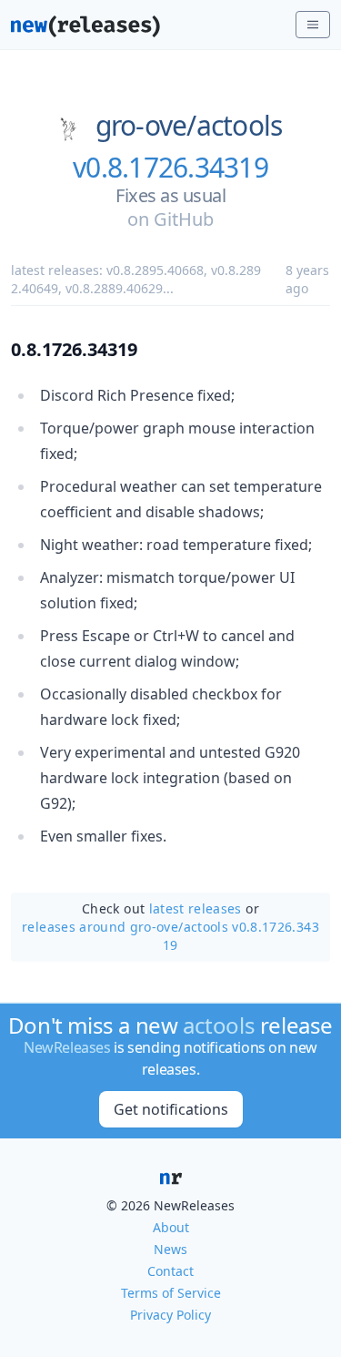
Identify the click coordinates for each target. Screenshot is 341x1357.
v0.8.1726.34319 (170, 167)
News (170, 1249)
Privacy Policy (170, 1314)
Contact (170, 1271)
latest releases (195, 908)
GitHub (184, 219)
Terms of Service (171, 1292)
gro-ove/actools (189, 125)
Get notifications (171, 1109)
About (171, 1227)
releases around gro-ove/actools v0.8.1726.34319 (170, 936)
